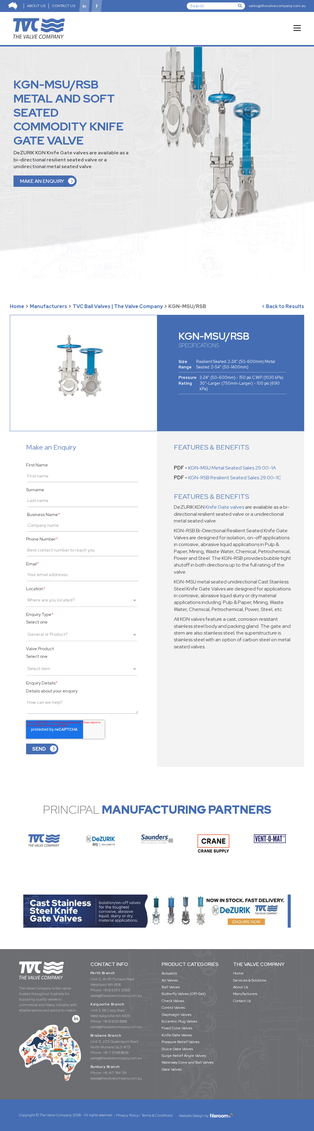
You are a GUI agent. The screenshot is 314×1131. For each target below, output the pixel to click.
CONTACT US (63, 5)
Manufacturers (48, 306)
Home (17, 306)
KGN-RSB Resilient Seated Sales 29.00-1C (234, 477)
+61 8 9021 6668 (115, 1021)
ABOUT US (36, 5)
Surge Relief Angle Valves (184, 1055)
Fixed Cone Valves (177, 1028)
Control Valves (173, 1007)
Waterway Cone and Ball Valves (187, 1062)
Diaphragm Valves (176, 1014)
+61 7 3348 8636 (115, 1052)
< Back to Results (283, 306)
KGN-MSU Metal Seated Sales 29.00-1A (232, 468)
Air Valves (170, 980)
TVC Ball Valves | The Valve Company (118, 306)
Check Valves (173, 1000)
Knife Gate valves (224, 507)
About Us (240, 987)
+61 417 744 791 (115, 1072)
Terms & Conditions (157, 1115)
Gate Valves (172, 1069)
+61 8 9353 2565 (116, 990)
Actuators (169, 973)
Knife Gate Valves (177, 1035)
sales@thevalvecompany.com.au (277, 5)
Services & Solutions (249, 980)
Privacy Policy (127, 1115)
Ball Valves (171, 987)
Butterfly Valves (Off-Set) (184, 993)
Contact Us (242, 1000)
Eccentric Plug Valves (179, 1021)
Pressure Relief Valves (180, 1041)
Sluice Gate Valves (177, 1048)
